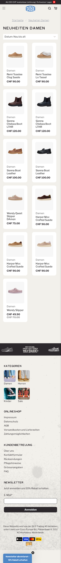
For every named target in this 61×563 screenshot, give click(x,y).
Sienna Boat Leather (14, 172)
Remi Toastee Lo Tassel (43, 76)
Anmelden (30, 509)
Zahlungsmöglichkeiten (17, 433)
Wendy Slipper (15, 310)
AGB (6, 425)
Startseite (17, 20)
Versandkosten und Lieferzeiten (22, 429)
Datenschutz (11, 421)
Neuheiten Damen (38, 20)
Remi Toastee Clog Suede (14, 76)
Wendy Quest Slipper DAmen (14, 216)
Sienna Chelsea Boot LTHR (14, 123)
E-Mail (8, 495)
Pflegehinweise (12, 463)
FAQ (6, 471)
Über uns (9, 450)
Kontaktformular (13, 455)
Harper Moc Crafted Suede (44, 218)
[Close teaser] (32, 552)
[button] (17, 558)
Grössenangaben (13, 467)
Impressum (10, 417)
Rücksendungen (13, 459)
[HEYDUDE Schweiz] (30, 9)
